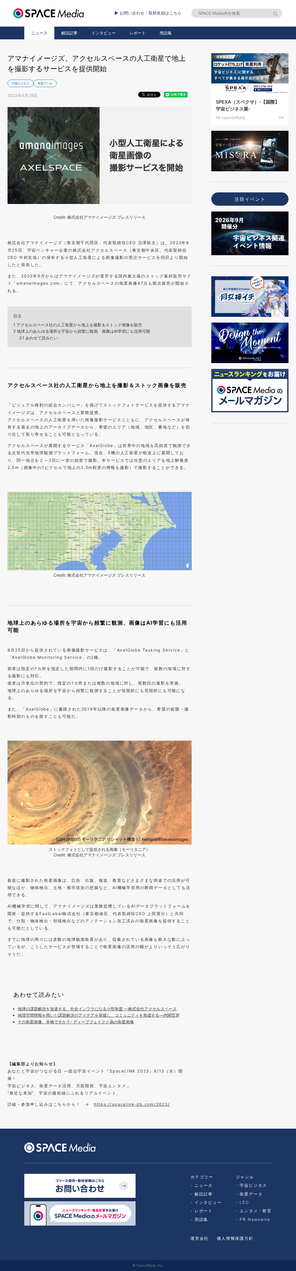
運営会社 (199, 1238)
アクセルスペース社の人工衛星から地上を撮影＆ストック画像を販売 (77, 324)
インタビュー (103, 32)
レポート (138, 32)
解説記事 (69, 32)
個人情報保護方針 (235, 1238)
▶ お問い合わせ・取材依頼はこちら (148, 12)
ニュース (39, 32)
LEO (244, 1202)
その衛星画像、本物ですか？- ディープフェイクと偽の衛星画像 (76, 1021)
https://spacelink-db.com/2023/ (132, 1104)
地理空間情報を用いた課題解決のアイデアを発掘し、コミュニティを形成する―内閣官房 (99, 1015)
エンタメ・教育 (256, 1210)
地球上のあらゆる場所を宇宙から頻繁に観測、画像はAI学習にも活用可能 (81, 331)
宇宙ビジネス (20, 83)
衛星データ (45, 83)
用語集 (166, 32)
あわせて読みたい (38, 337)
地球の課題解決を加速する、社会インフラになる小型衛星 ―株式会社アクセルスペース (97, 1008)
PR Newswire (255, 1219)
